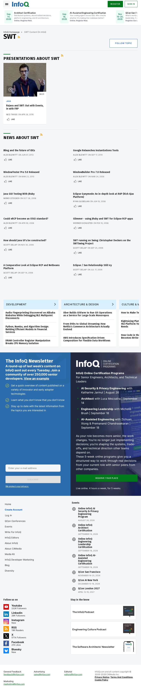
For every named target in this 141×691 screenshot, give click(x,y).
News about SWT (21, 137)
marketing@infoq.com (14, 684)
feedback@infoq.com (14, 674)
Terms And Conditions (121, 677)
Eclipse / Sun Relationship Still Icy (92, 265)
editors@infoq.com (73, 674)
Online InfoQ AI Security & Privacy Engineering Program (88, 512)
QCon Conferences (15, 521)
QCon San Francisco (89, 572)
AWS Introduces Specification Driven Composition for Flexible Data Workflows (86, 339)
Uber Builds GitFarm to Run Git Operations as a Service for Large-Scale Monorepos (87, 314)
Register (115, 4)
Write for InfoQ (13, 532)
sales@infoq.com (42, 674)
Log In (8, 515)
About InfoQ (11, 543)
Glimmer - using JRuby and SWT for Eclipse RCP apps (103, 218)
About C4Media (13, 548)
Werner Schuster (83, 223)
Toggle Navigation (6, 4)
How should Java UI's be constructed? (24, 240)
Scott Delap (10, 245)
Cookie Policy (101, 680)
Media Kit (10, 554)
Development (16, 304)
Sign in (131, 4)
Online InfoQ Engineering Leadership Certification (85, 543)
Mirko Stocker (11, 198)
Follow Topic (123, 43)
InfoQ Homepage (11, 32)
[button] (33, 479)
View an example (36, 378)
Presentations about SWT (31, 58)
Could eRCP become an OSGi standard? (25, 218)
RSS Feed (19, 37)
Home (8, 504)
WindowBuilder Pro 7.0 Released (91, 172)
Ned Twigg (12, 114)
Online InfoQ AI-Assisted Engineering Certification (87, 559)
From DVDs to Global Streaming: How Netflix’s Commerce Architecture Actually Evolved (86, 326)
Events (8, 526)
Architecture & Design (81, 304)
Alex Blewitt (10, 155)
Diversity (9, 570)
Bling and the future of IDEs (19, 150)
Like (13, 119)
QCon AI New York (88, 580)
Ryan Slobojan (81, 201)
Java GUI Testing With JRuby (19, 193)
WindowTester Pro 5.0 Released (21, 172)
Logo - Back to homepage (20, 4)
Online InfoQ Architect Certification (85, 528)
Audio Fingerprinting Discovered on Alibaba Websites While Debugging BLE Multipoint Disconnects (30, 315)
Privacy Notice (102, 677)
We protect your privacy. (17, 486)
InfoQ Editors (12, 537)
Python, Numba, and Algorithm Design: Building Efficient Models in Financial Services (27, 329)
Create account (13, 509)
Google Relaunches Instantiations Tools (95, 150)
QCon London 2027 (89, 588)
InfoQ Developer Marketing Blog (19, 562)
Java (8, 101)
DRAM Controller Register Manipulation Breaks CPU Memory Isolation (28, 342)
